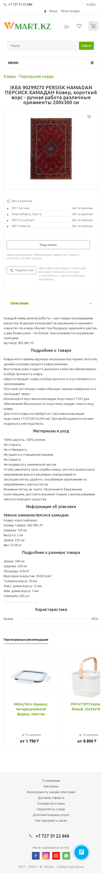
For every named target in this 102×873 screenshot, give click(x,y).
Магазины (51, 786)
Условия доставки (51, 803)
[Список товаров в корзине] (94, 30)
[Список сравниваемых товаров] (66, 28)
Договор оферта (51, 797)
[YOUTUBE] (56, 856)
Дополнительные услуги (51, 814)
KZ (89, 4)
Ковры (10, 76)
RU (94, 4)
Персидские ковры (36, 76)
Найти (86, 45)
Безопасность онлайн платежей (51, 792)
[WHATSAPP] (66, 856)
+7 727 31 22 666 (20, 4)
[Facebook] (36, 856)
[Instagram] (46, 856)
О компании (51, 780)
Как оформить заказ (51, 820)
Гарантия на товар (51, 809)
